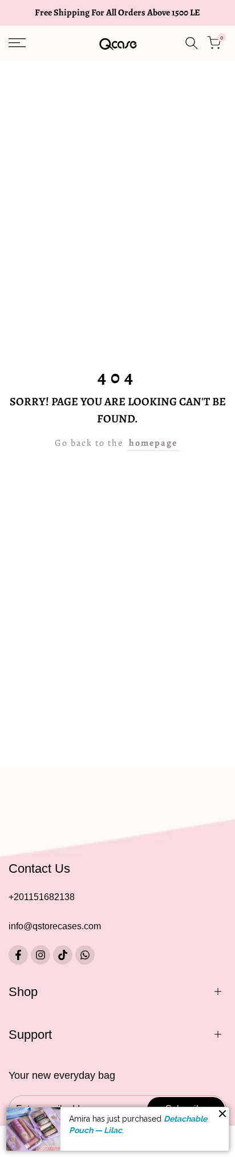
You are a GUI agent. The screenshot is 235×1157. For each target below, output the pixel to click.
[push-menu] (17, 42)
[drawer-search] (191, 43)
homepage (153, 443)
